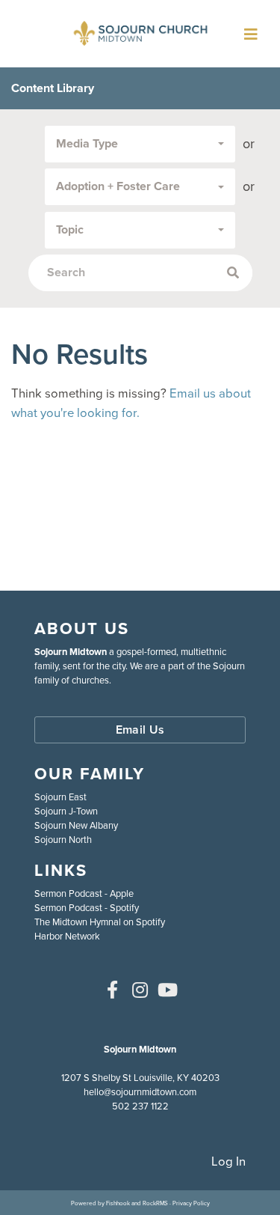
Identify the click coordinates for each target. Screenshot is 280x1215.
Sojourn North (63, 839)
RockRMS (155, 1203)
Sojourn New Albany (76, 825)
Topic (70, 229)
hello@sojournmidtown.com (140, 1092)
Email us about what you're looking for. (131, 402)
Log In (228, 1161)
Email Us (140, 729)
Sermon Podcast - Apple (84, 893)
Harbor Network (67, 936)
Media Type (87, 143)
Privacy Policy (191, 1203)
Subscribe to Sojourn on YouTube (168, 990)
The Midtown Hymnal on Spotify (99, 922)
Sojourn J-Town (66, 811)
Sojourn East (60, 797)
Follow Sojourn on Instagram (140, 990)
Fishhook (118, 1203)
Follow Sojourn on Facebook (113, 990)
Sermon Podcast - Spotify (86, 908)
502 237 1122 (140, 1106)
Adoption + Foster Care (118, 186)
